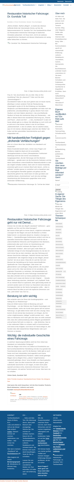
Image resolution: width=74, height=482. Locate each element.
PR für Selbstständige (60, 277)
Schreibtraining (59, 292)
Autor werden (58, 229)
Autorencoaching (59, 226)
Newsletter (57, 5)
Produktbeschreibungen (60, 280)
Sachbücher (62, 286)
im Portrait (15, 22)
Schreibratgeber (59, 289)
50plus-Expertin (59, 223)
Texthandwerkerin (29, 5)
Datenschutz (68, 1)
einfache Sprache (59, 259)
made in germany (59, 268)
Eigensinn (58, 256)
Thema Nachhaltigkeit (37, 22)
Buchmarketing (59, 241)
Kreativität (58, 265)
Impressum (60, 1)
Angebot (41, 5)
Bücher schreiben (59, 253)
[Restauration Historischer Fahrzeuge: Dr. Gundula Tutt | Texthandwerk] (14, 396)
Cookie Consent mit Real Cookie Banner (14, 481)
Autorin (24, 396)
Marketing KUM (59, 271)
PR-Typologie (58, 274)
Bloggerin (45, 396)
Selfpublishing (58, 298)
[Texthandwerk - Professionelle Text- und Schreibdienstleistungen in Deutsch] (9, 5)
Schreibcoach (30, 398)
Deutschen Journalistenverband (59, 437)
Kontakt (66, 5)
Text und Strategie (59, 312)
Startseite (17, 5)
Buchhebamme (22, 398)
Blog (49, 5)
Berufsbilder (10, 22)
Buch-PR (57, 235)
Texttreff (56, 433)
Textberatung (58, 306)
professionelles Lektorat (60, 283)
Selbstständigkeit (59, 295)
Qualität (57, 286)
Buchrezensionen (59, 244)
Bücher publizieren (59, 250)
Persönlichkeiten (22, 22)
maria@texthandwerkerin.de (24, 389)
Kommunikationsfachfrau (61, 262)
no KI (65, 271)
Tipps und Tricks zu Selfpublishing (59, 316)
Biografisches (58, 232)
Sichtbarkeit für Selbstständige (59, 302)
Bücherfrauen (58, 442)
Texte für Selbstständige (60, 309)
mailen (9, 431)
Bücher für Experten (60, 247)
